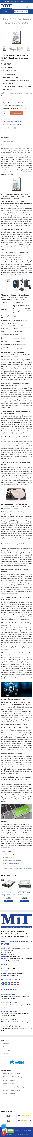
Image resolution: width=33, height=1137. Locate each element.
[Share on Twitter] (5, 128)
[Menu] (6, 11)
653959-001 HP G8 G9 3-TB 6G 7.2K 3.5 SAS (24, 893)
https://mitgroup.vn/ (14, 863)
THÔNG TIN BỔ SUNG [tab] (7, 141)
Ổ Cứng (6, 124)
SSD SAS (23, 23)
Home (5, 19)
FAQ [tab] (2, 144)
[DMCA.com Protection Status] (8, 1130)
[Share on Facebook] (2, 128)
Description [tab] (5, 138)
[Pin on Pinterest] (9, 128)
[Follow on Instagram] (5, 983)
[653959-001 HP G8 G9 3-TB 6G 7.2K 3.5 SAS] (24, 884)
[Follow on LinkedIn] (15, 983)
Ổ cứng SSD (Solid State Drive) (15, 124)
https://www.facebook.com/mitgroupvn (20, 868)
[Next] (29, 37)
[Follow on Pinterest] (12, 983)
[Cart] (31, 6)
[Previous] (4, 37)
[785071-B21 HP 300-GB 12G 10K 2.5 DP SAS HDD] (8, 884)
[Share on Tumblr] (18, 128)
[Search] (11, 11)
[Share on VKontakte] (12, 128)
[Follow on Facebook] (2, 983)
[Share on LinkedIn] (15, 128)
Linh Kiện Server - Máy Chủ (13, 121)
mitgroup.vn (10, 950)
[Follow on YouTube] (18, 983)
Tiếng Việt (19, 11)
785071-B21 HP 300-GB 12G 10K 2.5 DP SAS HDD (8, 894)
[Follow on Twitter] (9, 983)
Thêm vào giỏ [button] (8, 900)
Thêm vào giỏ (16, 113)
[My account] (27, 6)
